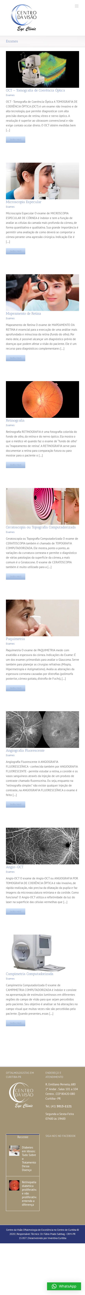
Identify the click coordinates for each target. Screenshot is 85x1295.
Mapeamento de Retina (23, 313)
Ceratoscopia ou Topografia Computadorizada (41, 527)
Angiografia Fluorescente (25, 750)
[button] (64, 1286)
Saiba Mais (15, 139)
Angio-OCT (14, 867)
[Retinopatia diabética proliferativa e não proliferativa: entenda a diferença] (14, 1185)
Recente (22, 1137)
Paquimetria (15, 639)
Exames (10, 95)
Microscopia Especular (24, 202)
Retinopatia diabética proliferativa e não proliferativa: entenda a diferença (29, 1193)
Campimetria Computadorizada (29, 974)
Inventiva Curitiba (57, 1238)
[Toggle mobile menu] (77, 6)
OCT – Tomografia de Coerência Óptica (35, 90)
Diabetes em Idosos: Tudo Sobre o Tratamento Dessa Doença (29, 1159)
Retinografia (15, 420)
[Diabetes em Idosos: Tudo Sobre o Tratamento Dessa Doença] (14, 1151)
